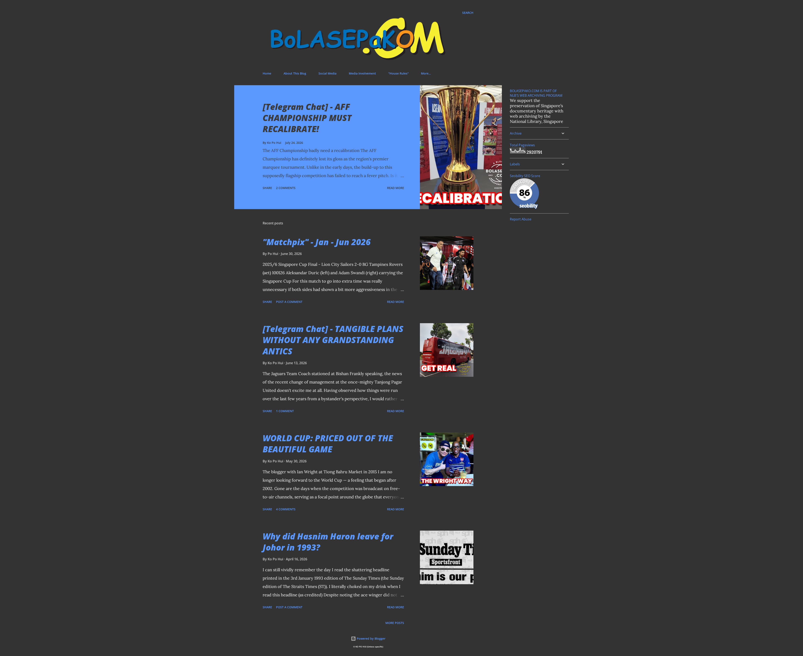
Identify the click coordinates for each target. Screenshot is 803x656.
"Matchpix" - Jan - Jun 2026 (317, 242)
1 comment (285, 411)
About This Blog (295, 73)
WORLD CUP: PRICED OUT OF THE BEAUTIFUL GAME (328, 443)
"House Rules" (398, 73)
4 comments (285, 509)
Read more (395, 188)
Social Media (327, 73)
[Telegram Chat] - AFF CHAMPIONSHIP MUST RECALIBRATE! (307, 118)
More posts (394, 623)
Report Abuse (520, 219)
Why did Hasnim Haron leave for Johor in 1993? (328, 541)
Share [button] (267, 188)
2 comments (285, 188)
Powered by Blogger (370, 639)
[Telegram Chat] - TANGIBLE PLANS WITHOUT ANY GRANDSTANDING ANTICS (333, 340)
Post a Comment (289, 302)
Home (267, 73)
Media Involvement (362, 73)
